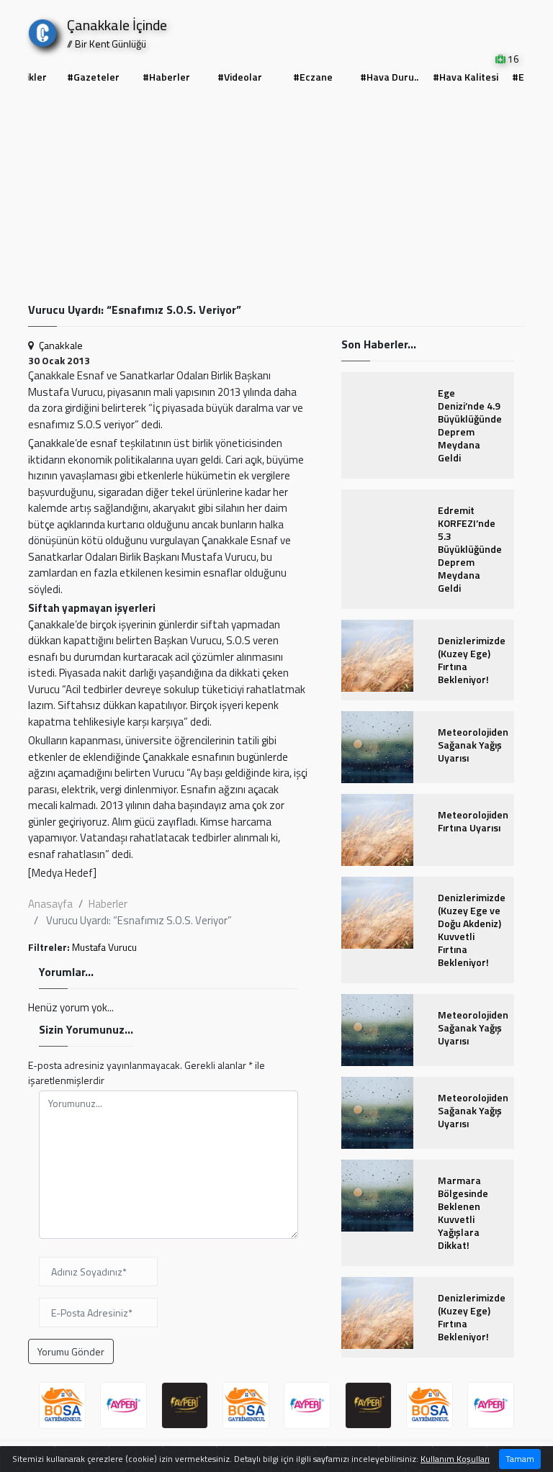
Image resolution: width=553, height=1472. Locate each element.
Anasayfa (50, 903)
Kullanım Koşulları (455, 1459)
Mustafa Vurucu (104, 946)
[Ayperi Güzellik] (123, 1405)
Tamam (519, 1459)
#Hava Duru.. (389, 76)
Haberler (108, 903)
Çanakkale (61, 345)
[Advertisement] (276, 195)
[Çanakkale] (42, 29)
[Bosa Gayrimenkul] (62, 1405)
